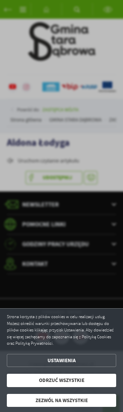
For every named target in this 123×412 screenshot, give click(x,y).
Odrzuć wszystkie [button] (61, 380)
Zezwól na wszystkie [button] (62, 400)
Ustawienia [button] (61, 360)
